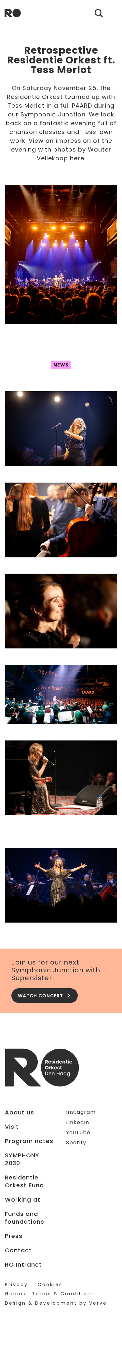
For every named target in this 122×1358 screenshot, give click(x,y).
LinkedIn (77, 1122)
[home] (12, 13)
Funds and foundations (24, 1218)
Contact (18, 1250)
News (61, 365)
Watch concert (40, 995)
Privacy (16, 1285)
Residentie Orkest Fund (24, 1181)
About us (19, 1112)
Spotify (76, 1142)
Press (13, 1236)
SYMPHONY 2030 (22, 1159)
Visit (12, 1127)
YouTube (78, 1132)
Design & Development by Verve (56, 1303)
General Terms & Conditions (50, 1294)
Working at (22, 1200)
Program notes (29, 1141)
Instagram (81, 1112)
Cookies (50, 1285)
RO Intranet (23, 1265)
